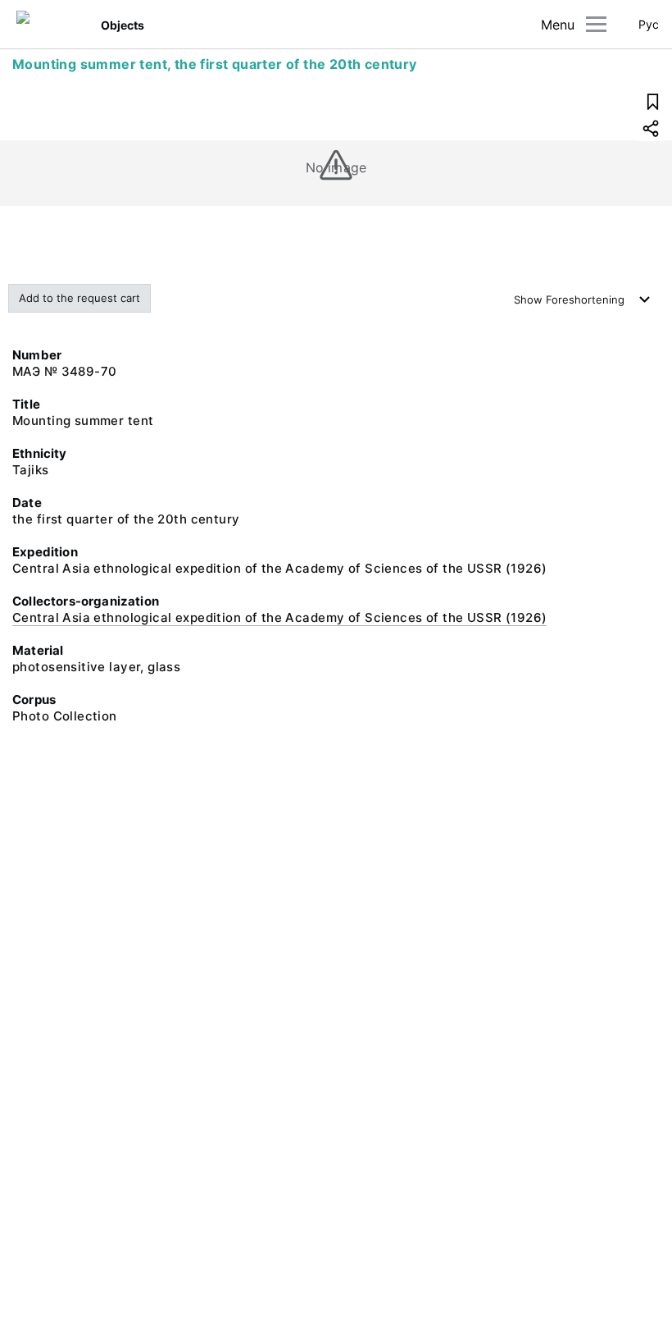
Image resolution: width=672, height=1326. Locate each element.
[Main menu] (596, 24)
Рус (648, 24)
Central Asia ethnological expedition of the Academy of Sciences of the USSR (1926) (279, 617)
